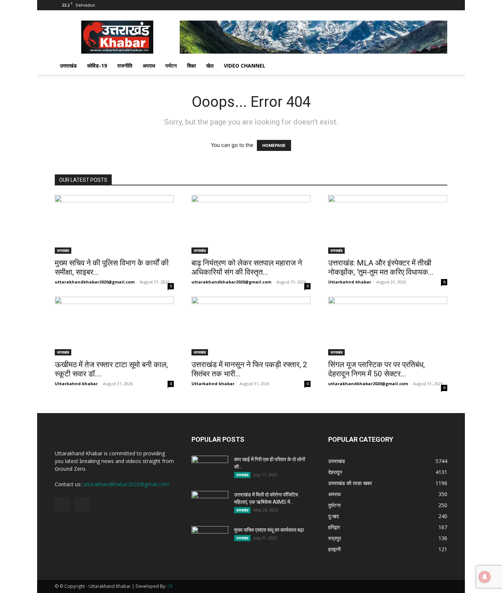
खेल (210, 65)
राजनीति (124, 65)
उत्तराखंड (68, 65)
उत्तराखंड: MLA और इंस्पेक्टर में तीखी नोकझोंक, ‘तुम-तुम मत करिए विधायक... (381, 267)
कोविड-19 (97, 65)
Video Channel (244, 65)
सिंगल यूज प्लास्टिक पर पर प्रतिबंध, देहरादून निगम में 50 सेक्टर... (376, 369)
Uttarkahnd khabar (349, 282)
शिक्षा (191, 65)
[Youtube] (441, 5)
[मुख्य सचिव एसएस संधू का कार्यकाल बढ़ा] (209, 539)
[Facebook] (429, 5)
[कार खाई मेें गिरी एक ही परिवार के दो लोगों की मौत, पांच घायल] (209, 468)
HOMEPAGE (274, 145)
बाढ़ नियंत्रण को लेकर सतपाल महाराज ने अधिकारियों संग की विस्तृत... (246, 267)
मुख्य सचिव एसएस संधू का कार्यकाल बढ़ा (269, 530)
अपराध (149, 65)
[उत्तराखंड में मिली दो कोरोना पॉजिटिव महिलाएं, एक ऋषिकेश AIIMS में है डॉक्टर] (209, 504)
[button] (438, 66)
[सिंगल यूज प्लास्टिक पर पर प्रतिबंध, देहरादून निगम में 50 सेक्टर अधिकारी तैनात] (387, 326)
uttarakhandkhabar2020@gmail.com (95, 282)
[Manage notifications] (485, 577)
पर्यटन (171, 65)
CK (170, 586)
